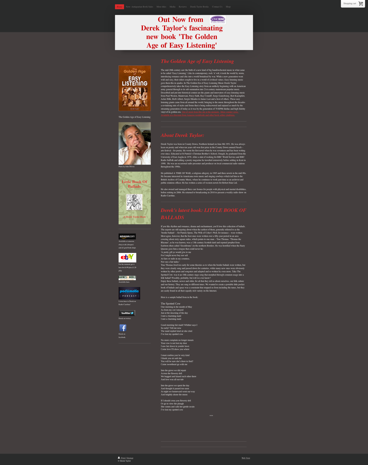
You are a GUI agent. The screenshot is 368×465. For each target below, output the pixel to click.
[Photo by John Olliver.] (135, 143)
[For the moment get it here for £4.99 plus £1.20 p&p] (127, 257)
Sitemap (130, 458)
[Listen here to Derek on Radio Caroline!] (129, 293)
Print (123, 458)
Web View (246, 458)
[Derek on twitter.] (127, 313)
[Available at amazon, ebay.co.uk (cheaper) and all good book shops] (127, 236)
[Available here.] (127, 278)
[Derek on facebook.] (123, 327)
